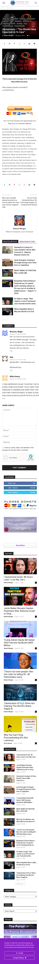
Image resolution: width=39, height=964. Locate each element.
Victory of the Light (19, 26)
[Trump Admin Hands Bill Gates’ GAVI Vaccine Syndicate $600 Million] (20, 629)
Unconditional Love (8, 26)
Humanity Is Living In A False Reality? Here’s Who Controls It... (26, 778)
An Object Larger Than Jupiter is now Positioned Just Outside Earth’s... (25, 854)
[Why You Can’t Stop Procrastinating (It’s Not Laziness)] (20, 724)
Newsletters (18, 21)
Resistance (26, 21)
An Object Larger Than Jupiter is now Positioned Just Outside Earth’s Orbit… (25, 301)
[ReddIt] (24, 43)
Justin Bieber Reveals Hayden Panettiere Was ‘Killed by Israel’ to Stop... (19, 611)
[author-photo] (19, 225)
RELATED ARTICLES (10, 242)
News (11, 21)
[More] (34, 43)
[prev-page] (3, 319)
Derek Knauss (8, 743)
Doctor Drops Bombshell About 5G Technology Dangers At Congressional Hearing (28, 201)
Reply (11, 351)
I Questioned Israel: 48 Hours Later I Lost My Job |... (18, 578)
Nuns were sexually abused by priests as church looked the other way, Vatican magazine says (10, 202)
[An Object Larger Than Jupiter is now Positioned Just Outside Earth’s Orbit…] (7, 301)
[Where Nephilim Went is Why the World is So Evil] (7, 311)
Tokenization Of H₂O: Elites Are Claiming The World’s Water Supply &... (19, 706)
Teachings (19, 23)
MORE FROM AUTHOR (27, 242)
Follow (32, 488)
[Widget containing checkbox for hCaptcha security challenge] (18, 457)
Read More (20, 545)
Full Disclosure (31, 18)
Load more (19, 884)
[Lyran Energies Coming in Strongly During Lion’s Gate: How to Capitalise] (7, 262)
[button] (36, 3)
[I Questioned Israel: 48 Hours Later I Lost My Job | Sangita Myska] (20, 566)
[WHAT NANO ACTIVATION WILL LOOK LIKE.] (7, 273)
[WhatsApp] (19, 43)
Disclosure (22, 18)
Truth (25, 23)
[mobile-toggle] (3, 3)
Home (3, 8)
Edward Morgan (9, 35)
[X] (9, 43)
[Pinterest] (14, 43)
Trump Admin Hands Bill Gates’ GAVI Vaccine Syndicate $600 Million (19, 643)
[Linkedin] (29, 43)
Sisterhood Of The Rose (9, 23)
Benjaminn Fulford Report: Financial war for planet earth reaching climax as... (25, 843)
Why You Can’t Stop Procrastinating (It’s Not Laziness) (16, 738)
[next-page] (7, 319)
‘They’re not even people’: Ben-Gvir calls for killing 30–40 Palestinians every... (19, 674)
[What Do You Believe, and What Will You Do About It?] (9, 822)
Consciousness (14, 18)
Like (34, 483)
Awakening (10, 8)
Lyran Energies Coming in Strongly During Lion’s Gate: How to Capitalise (25, 262)
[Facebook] (4, 43)
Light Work (5, 21)
